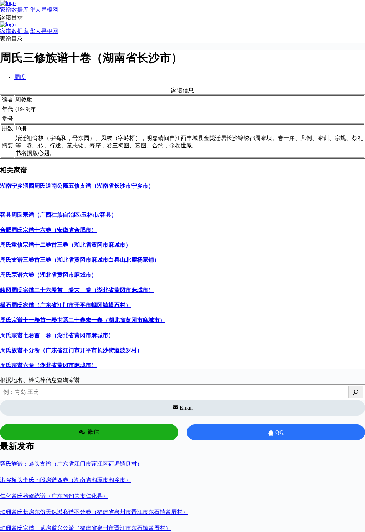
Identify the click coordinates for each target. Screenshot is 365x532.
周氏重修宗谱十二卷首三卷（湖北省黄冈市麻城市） (65, 245)
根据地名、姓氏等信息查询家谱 (40, 380)
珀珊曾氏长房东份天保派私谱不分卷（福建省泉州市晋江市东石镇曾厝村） (94, 512)
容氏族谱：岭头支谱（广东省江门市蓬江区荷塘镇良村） (71, 464)
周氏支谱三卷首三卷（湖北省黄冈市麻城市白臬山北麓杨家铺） (80, 260)
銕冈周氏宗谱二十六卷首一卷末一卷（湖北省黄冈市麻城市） (77, 290)
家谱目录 (11, 17)
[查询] (355, 392)
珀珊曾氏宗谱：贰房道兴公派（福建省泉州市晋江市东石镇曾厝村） (85, 528)
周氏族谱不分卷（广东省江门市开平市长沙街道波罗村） (71, 350)
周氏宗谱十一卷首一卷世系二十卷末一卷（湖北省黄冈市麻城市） (82, 320)
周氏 (20, 77)
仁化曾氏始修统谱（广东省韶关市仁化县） (54, 496)
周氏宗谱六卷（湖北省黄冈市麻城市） (48, 275)
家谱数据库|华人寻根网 (29, 10)
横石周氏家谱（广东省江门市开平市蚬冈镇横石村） (65, 305)
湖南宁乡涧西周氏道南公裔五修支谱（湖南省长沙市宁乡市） (77, 186)
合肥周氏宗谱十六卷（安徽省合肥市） (48, 230)
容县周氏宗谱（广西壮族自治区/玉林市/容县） (58, 215)
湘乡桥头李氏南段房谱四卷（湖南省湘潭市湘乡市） (65, 480)
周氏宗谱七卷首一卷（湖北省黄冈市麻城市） (57, 335)
